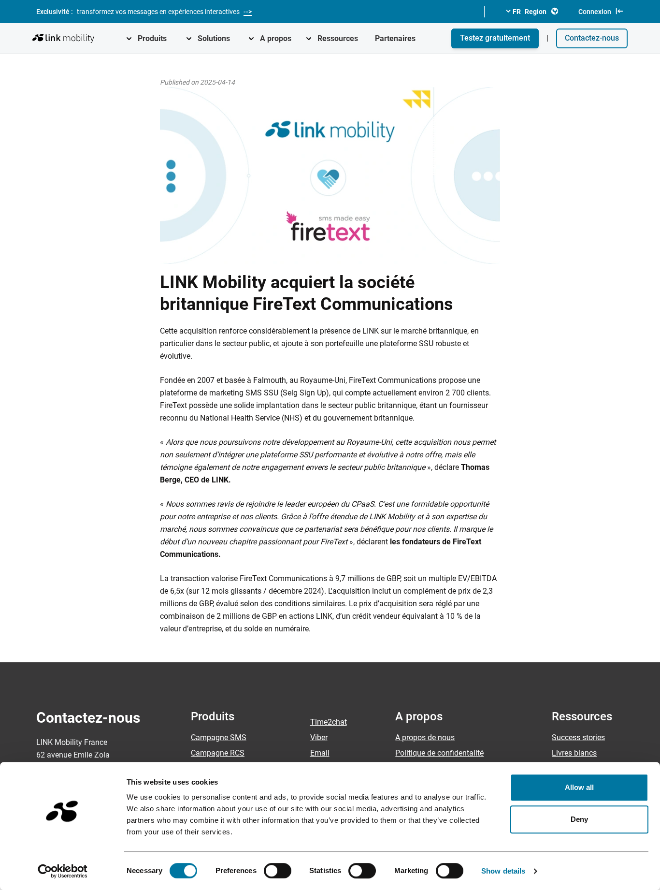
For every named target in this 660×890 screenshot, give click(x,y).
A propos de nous (425, 737)
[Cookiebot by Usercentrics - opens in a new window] (62, 871)
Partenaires (395, 38)
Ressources (337, 38)
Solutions (214, 38)
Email (320, 753)
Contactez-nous (592, 38)
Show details (503, 871)
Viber (319, 737)
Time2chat (328, 722)
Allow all (579, 787)
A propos (275, 38)
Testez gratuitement (495, 38)
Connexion (594, 11)
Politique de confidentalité (439, 753)
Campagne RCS (217, 753)
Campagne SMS (218, 737)
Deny (579, 819)
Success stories (578, 737)
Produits (152, 38)
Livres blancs (574, 753)
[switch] (277, 870)
